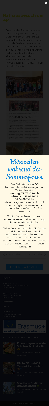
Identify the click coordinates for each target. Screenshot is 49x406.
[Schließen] (46, 3)
